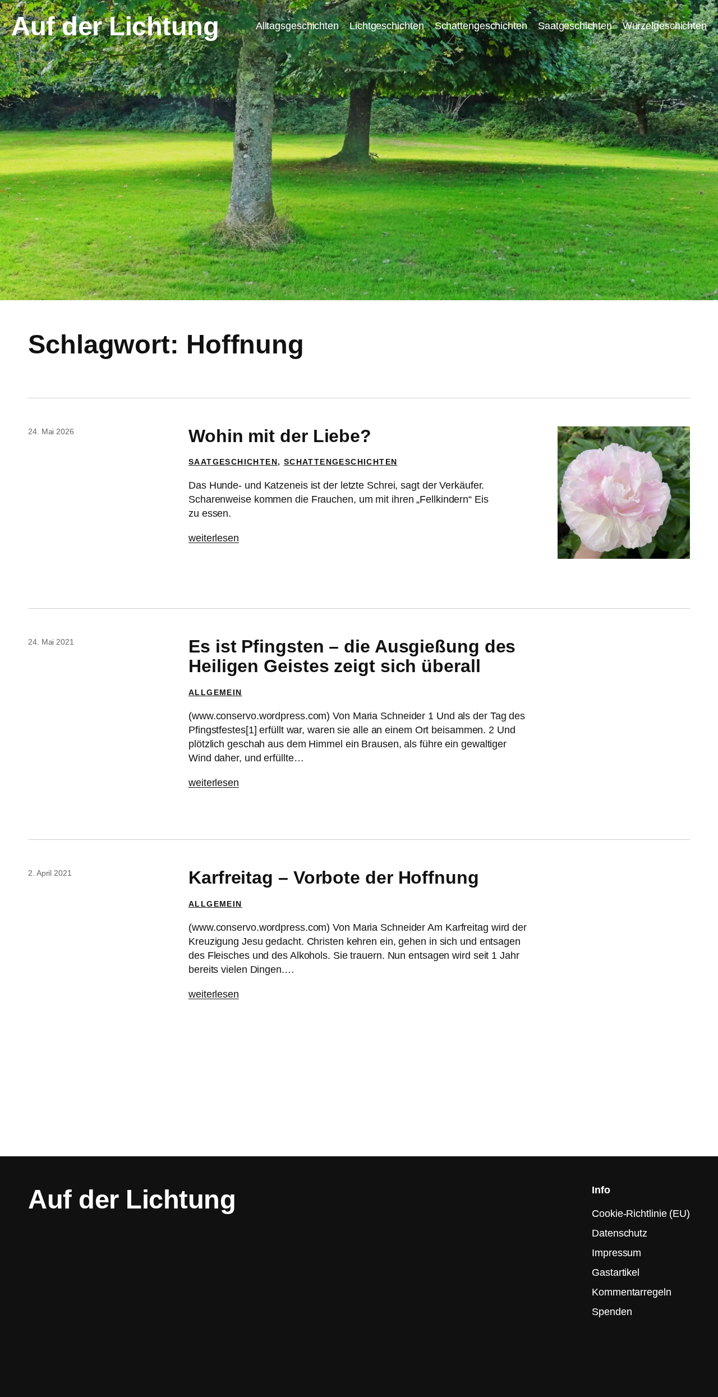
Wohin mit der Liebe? (279, 436)
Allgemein (215, 692)
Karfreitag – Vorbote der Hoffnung (333, 878)
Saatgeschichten (233, 461)
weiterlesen (213, 538)
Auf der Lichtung (115, 26)
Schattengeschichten (341, 461)
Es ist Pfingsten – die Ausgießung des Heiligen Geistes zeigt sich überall (352, 657)
